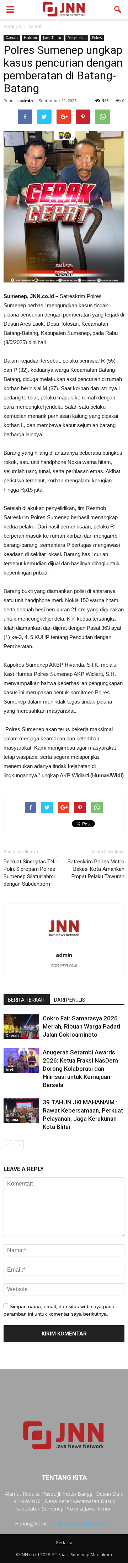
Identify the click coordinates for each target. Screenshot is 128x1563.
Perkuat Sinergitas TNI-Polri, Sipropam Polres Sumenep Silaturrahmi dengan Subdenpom (31, 872)
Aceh (10, 1069)
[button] (118, 9)
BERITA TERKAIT (27, 1000)
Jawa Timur (52, 37)
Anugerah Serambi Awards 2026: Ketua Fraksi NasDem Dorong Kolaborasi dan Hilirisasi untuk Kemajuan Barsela (80, 1068)
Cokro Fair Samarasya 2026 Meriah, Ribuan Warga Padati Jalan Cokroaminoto (81, 1026)
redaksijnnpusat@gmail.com (81, 1523)
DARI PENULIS (69, 1000)
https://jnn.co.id (64, 965)
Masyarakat (77, 37)
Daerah (12, 37)
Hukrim (30, 37)
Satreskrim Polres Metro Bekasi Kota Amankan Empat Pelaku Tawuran (96, 869)
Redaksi (64, 1543)
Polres (97, 37)
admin (26, 100)
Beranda (12, 26)
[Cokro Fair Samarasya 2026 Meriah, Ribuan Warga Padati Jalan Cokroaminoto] (21, 1026)
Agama (12, 1119)
